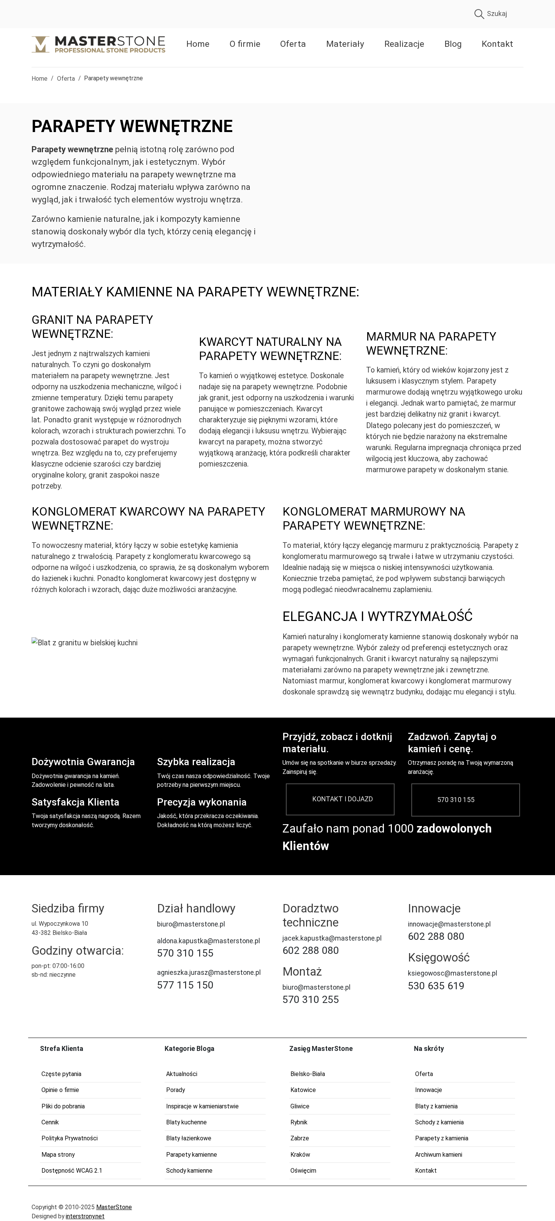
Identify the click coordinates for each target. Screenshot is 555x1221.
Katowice (303, 1090)
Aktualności (181, 1074)
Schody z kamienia (439, 1122)
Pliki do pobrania (63, 1106)
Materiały (345, 44)
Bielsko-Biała (307, 1074)
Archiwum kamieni (438, 1154)
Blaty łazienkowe (188, 1138)
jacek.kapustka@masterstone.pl (332, 938)
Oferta (293, 44)
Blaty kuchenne (186, 1122)
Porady (175, 1090)
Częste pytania (61, 1074)
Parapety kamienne (191, 1154)
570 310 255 (310, 999)
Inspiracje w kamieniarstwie (202, 1106)
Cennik (50, 1122)
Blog (453, 44)
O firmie (245, 44)
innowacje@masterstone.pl (449, 924)
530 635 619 (436, 986)
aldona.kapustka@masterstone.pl (208, 941)
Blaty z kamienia (436, 1106)
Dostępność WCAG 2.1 (71, 1170)
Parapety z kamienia (441, 1138)
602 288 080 (310, 950)
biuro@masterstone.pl (191, 924)
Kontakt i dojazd (342, 799)
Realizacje (404, 44)
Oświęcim (303, 1170)
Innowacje (428, 1090)
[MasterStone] (98, 44)
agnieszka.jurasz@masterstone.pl (209, 972)
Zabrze (299, 1138)
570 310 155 (455, 800)
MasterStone (114, 1207)
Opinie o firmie (60, 1090)
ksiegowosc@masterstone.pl (452, 973)
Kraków (300, 1154)
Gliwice (299, 1106)
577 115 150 (185, 985)
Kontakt (497, 44)
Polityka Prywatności (69, 1138)
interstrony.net (85, 1216)
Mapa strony (58, 1154)
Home (197, 44)
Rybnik (299, 1122)
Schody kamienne (189, 1170)
